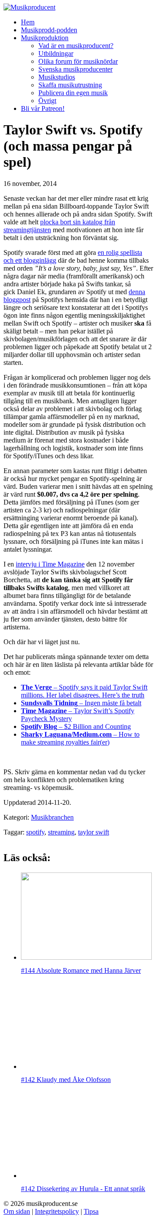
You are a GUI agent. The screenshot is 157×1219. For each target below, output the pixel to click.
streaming (61, 832)
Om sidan (16, 1211)
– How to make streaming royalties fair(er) (80, 738)
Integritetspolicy (57, 1211)
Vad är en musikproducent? (75, 45)
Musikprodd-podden (49, 30)
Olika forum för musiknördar (78, 61)
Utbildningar (55, 53)
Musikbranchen (52, 817)
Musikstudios (56, 77)
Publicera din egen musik (73, 92)
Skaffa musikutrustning (70, 85)
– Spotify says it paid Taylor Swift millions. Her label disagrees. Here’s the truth (84, 691)
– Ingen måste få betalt (81, 703)
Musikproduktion (44, 37)
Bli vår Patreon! (43, 108)
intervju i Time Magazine (50, 564)
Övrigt (47, 100)
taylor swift (93, 832)
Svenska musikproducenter (75, 69)
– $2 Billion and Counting (76, 726)
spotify (35, 832)
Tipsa (91, 1211)
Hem (27, 22)
